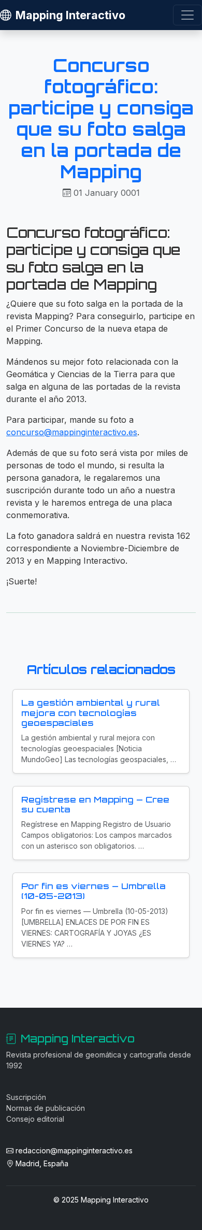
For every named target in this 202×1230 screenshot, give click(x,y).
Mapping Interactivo (70, 15)
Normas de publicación (45, 1108)
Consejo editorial (35, 1118)
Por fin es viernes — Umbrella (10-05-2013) (93, 891)
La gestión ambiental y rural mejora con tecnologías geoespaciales (90, 712)
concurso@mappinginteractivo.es (71, 432)
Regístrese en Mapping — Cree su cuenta (95, 804)
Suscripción (26, 1097)
